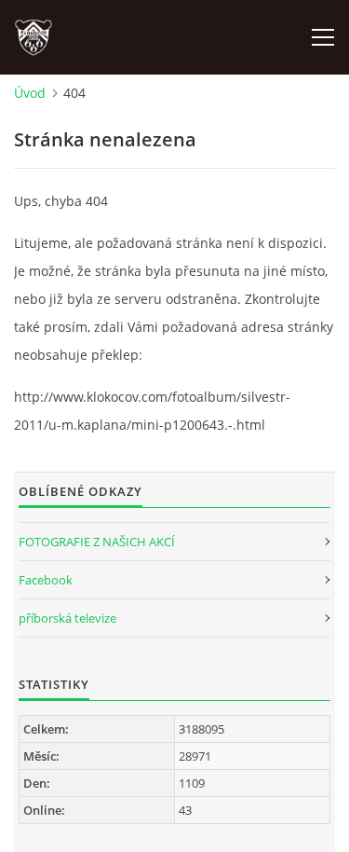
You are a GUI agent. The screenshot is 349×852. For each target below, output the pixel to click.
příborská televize (67, 618)
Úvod (30, 93)
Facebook (46, 579)
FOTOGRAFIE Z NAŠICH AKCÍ (97, 541)
